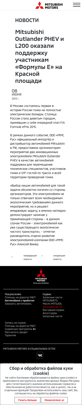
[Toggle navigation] (76, 5)
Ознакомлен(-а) (54, 400)
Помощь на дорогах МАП (20, 297)
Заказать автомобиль (18, 303)
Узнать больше (27, 400)
